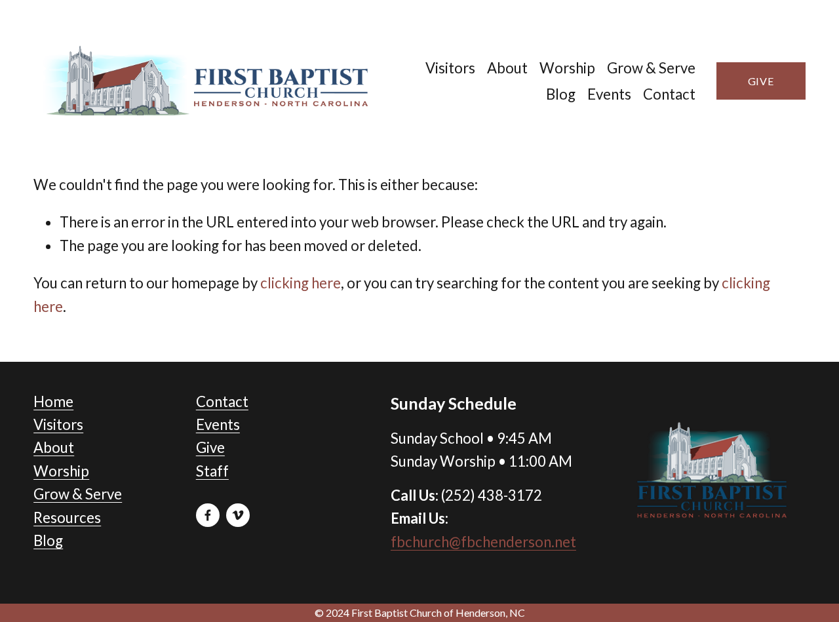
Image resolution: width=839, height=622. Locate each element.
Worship (567, 68)
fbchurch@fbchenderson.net (483, 542)
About (507, 68)
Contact (669, 94)
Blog (561, 94)
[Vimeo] (238, 515)
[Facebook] (208, 515)
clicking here (300, 283)
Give (761, 81)
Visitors (450, 68)
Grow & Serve (651, 68)
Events (609, 94)
